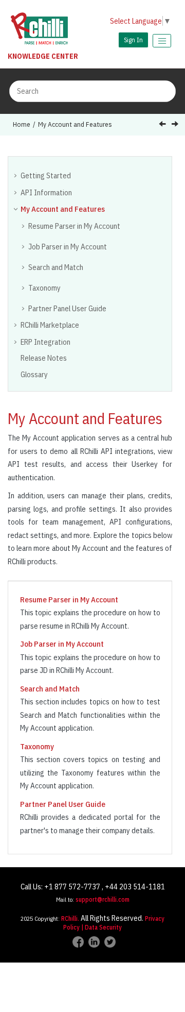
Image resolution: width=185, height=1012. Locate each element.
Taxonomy (44, 288)
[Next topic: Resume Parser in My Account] (176, 125)
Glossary (34, 374)
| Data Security (101, 927)
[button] (16, 175)
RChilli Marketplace (50, 325)
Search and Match (55, 267)
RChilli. (70, 918)
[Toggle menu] (162, 40)
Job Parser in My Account (67, 246)
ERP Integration (45, 342)
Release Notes (44, 358)
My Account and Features (75, 124)
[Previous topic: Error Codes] (163, 125)
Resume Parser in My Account (74, 226)
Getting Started (46, 175)
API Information (46, 192)
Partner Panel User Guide (67, 308)
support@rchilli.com (103, 899)
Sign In (133, 40)
